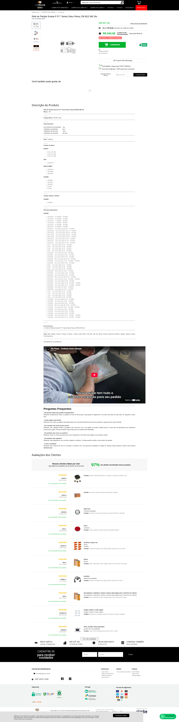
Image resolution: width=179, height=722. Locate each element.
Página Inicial (35, 12)
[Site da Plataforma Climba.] (141, 711)
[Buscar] (122, 2)
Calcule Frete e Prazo (106, 74)
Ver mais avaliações (89, 639)
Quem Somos (105, 672)
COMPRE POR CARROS (49, 12)
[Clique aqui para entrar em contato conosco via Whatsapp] (168, 716)
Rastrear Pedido (136, 675)
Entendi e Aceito (121, 715)
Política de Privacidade (25, 719)
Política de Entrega (106, 675)
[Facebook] (62, 679)
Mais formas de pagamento (139, 23)
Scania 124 (61, 12)
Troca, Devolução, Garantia (124, 672)
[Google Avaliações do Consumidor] (39, 702)
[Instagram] (70, 679)
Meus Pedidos (135, 672)
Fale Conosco (105, 677)
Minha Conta (135, 673)
